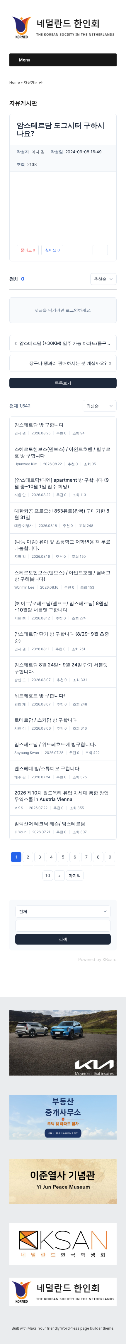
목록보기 (63, 382)
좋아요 (28, 250)
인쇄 (100, 250)
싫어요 (52, 250)
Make (32, 1328)
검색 (63, 939)
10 (47, 875)
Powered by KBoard (97, 959)
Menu (24, 60)
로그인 (72, 310)
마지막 (75, 875)
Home (14, 82)
